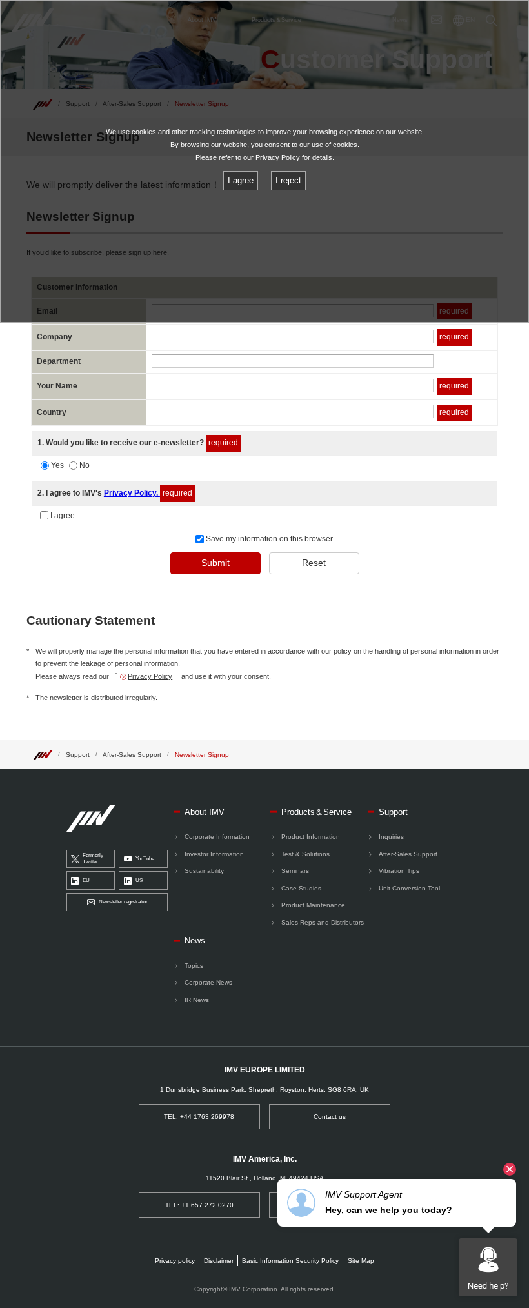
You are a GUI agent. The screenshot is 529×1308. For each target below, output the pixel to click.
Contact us (330, 1116)
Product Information (310, 836)
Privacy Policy (150, 676)
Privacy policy (175, 1260)
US (139, 880)
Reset (314, 563)
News (195, 940)
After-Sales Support (132, 754)
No (84, 465)
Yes (57, 465)
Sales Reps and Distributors (322, 922)
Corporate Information (217, 836)
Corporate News (208, 982)
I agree (62, 515)
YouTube (144, 858)
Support (78, 754)
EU (86, 880)
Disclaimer (219, 1260)
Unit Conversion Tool (409, 888)
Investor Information (214, 854)
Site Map (361, 1260)
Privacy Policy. (132, 493)
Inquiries (391, 836)
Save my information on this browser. (269, 538)
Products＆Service (316, 812)
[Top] (42, 754)
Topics (194, 965)
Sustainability (204, 870)
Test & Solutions (305, 854)
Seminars (295, 870)
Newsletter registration (123, 902)
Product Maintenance (313, 905)
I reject (288, 180)
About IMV (205, 812)
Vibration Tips (399, 870)
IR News (197, 999)
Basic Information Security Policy (290, 1260)
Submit (215, 563)
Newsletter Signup (202, 754)
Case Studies (301, 888)
